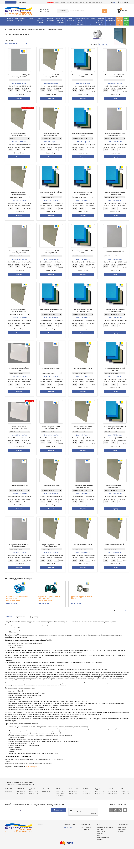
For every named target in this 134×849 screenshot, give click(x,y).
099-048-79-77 (46, 791)
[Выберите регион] (27, 2)
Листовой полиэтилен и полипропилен (33, 29)
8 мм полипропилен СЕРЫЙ (115, 251)
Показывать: (118, 611)
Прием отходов (126, 19)
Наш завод (69, 2)
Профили (30, 18)
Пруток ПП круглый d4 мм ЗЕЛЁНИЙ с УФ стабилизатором (49, 599)
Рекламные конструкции (70, 19)
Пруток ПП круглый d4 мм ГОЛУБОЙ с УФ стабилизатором (17, 599)
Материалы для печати (50, 19)
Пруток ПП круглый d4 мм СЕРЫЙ (81, 598)
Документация (34, 617)
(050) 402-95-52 (21, 791)
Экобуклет (100, 839)
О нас (93, 2)
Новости (57, 2)
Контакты (99, 2)
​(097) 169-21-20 (87, 791)
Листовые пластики (10, 19)
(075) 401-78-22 (73, 793)
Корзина (121, 831)
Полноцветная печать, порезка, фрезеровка (80, 21)
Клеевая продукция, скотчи (40, 20)
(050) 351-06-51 (125, 791)
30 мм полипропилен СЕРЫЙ (114, 544)
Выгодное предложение (110, 19)
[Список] (103, 44)
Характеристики (21, 617)
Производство (101, 831)
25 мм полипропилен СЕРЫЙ (83, 544)
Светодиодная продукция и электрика (60, 20)
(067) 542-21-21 (125, 793)
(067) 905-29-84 (87, 793)
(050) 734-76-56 (99, 791)
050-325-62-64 (8, 791)
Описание (9, 617)
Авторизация (122, 829)
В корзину (19, 98)
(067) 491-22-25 (73, 791)
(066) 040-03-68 (68, 827)
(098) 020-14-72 (112, 791)
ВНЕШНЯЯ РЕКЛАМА (79, 2)
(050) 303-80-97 (112, 793)
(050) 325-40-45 (33, 791)
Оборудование (90, 18)
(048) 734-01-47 (99, 793)
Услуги (63, 2)
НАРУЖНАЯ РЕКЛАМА (119, 19)
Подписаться (58, 810)
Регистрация (122, 827)
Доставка (88, 2)
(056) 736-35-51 (33, 793)
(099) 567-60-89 (60, 793)
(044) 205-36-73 (60, 795)
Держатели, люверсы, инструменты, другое (100, 21)
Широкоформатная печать (105, 827)
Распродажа (50, 2)
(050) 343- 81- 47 (60, 791)
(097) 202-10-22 (21, 793)
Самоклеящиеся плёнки (20, 19)
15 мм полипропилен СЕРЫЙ (19, 485)
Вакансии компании (103, 837)
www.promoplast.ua (32, 766)
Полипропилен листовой (54, 29)
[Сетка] (99, 44)
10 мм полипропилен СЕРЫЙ (51, 368)
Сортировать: (9, 40)
